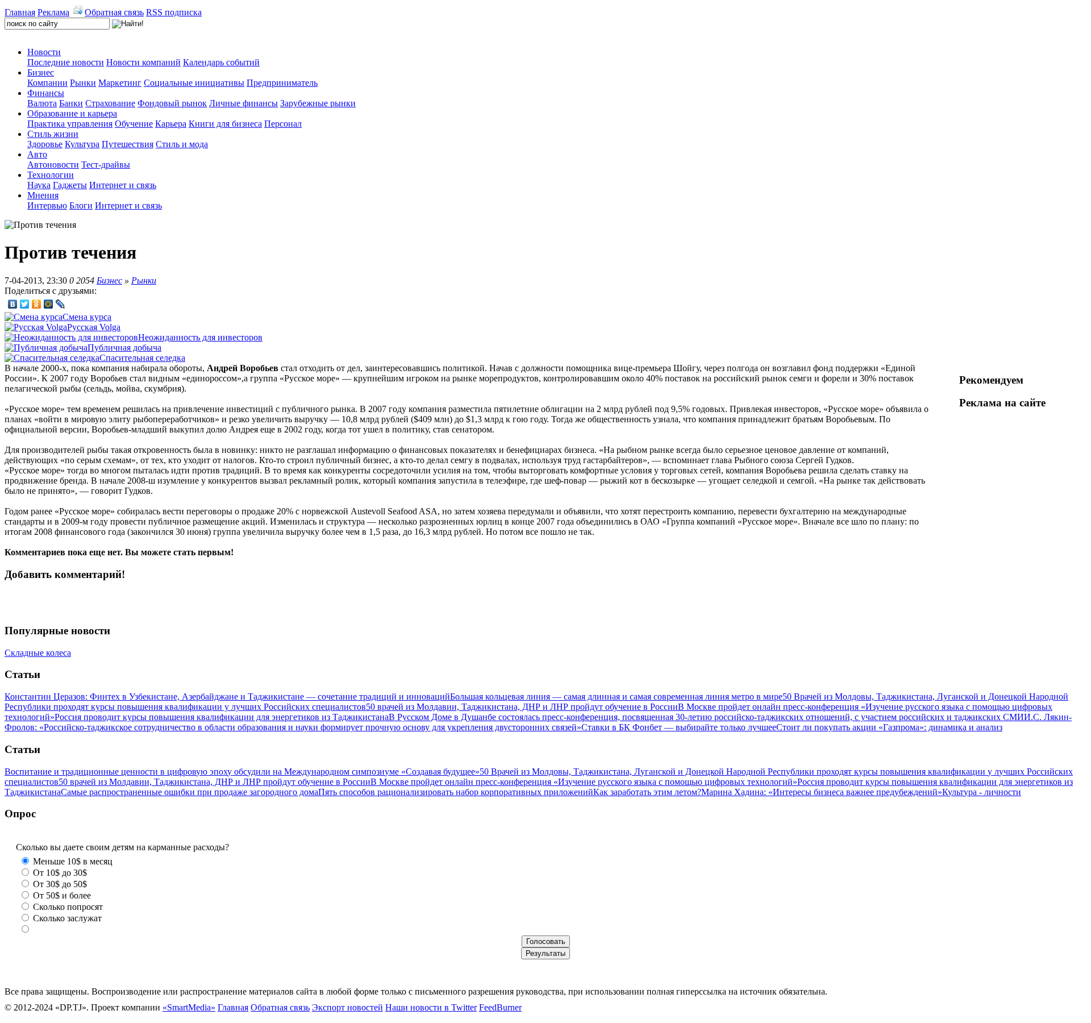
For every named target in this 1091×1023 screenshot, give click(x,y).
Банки (71, 103)
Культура (82, 144)
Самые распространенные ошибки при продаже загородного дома (189, 792)
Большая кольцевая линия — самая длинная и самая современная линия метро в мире (616, 696)
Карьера (170, 123)
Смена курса (87, 317)
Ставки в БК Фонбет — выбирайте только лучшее (678, 727)
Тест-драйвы (105, 164)
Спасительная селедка (142, 358)
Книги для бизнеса (225, 123)
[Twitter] (25, 304)
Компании (47, 83)
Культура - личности (981, 792)
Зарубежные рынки (318, 103)
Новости (44, 52)
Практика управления (70, 123)
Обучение (134, 123)
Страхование (110, 103)
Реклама (53, 12)
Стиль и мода (182, 144)
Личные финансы (243, 103)
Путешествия (127, 144)
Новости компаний (143, 62)
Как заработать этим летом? (647, 792)
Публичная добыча (124, 347)
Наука (39, 185)
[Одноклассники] (37, 304)
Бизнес (40, 72)
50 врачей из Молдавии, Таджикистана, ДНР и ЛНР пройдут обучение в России (522, 707)
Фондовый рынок (172, 103)
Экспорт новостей (347, 1007)
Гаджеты (70, 185)
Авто (37, 154)
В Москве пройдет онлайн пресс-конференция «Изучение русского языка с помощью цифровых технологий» (583, 782)
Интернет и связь (122, 185)
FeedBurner (500, 1007)
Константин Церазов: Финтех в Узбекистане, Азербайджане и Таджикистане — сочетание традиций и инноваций (227, 696)
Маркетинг (119, 83)
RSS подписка (174, 12)
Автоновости (53, 164)
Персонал (283, 123)
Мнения (43, 195)
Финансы (45, 93)
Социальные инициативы (194, 83)
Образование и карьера (72, 113)
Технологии (50, 175)
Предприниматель (282, 83)
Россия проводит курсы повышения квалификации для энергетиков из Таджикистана (222, 717)
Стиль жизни (52, 134)
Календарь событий (221, 62)
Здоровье (45, 144)
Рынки (83, 83)
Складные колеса (38, 653)
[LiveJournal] (60, 304)
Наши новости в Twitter (431, 1007)
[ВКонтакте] (13, 304)
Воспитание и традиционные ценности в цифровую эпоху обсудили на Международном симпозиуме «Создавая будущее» (242, 771)
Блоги (81, 205)
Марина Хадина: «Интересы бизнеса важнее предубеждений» (821, 792)
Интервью (47, 205)
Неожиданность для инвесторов (200, 337)
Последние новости (65, 62)
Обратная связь (114, 12)
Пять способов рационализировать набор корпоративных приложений (455, 792)
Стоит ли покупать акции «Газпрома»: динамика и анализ (889, 727)
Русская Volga (93, 327)
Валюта (42, 103)
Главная (20, 12)
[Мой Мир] (49, 304)
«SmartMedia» (189, 1007)
